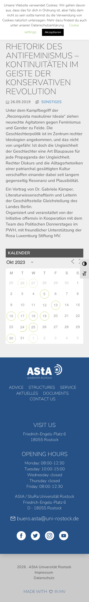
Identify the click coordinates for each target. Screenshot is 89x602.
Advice (16, 387)
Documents (56, 393)
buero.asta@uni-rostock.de (48, 518)
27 (33, 282)
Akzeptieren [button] (53, 32)
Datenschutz (44, 577)
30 (11, 338)
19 (44, 315)
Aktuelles (27, 393)
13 (56, 304)
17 (22, 315)
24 (22, 326)
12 (44, 304)
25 (33, 326)
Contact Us (42, 399)
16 (11, 315)
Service (68, 387)
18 (33, 315)
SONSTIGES (51, 101)
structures (42, 387)
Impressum (44, 572)
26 (22, 282)
